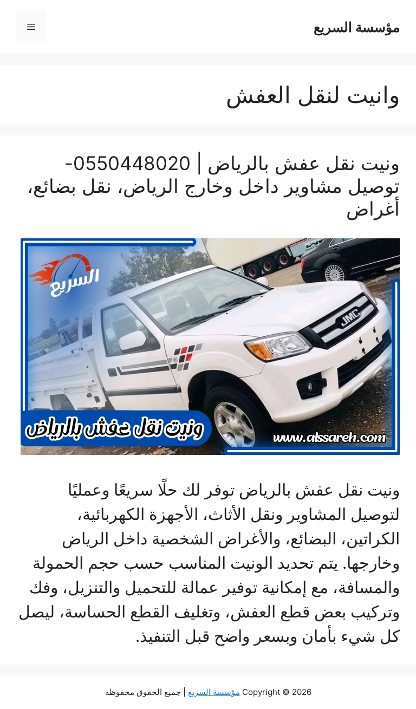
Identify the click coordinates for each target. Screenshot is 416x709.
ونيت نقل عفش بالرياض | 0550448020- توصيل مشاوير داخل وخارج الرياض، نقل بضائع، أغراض (213, 186)
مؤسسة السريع (357, 27)
